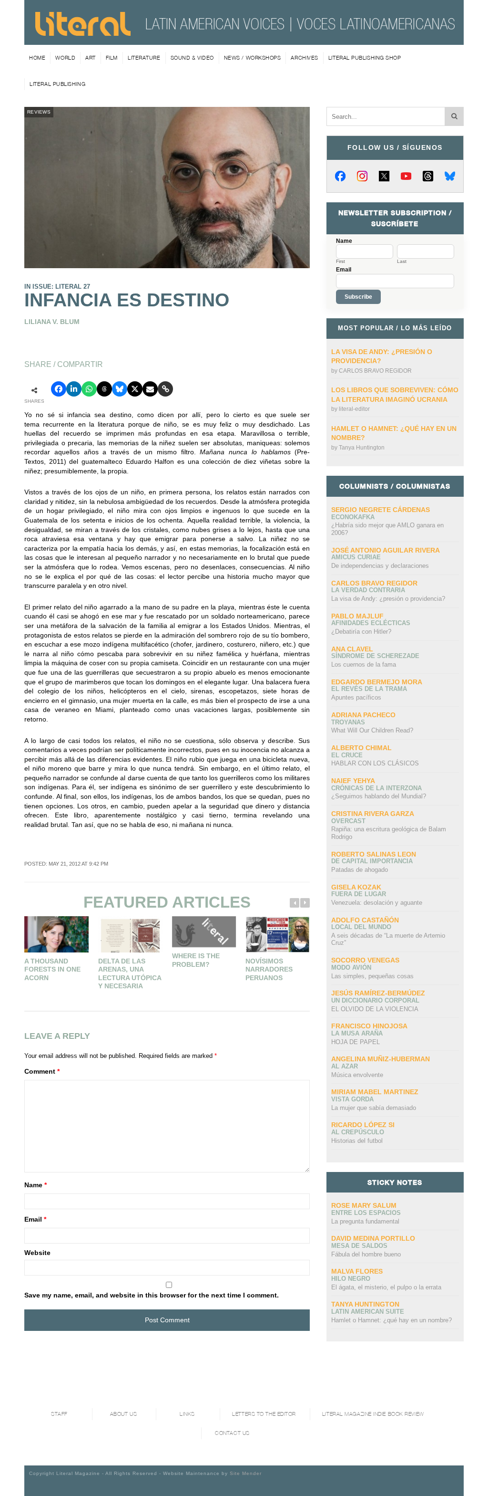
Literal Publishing (57, 84)
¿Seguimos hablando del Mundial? (378, 796)
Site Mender (246, 1473)
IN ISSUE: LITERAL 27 (57, 286)
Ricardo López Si (363, 1125)
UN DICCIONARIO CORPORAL (375, 1000)
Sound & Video (192, 57)
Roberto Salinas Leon (373, 854)
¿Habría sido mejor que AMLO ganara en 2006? (387, 529)
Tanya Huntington (362, 447)
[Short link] (165, 389)
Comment (42, 1071)
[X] (384, 176)
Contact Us (232, 1433)
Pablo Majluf (357, 616)
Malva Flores (357, 1271)
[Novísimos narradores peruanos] (277, 934)
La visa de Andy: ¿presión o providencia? (388, 598)
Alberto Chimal (361, 748)
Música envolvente (357, 1074)
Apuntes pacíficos (356, 697)
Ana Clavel (352, 649)
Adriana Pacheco (363, 715)
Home (37, 57)
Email (35, 1219)
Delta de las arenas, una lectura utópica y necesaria (129, 973)
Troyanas (348, 722)
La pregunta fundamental (365, 1221)
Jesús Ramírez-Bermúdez (378, 993)
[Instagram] (362, 176)
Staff (59, 1414)
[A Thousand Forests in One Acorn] (56, 934)
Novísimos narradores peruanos (269, 969)
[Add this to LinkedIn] (73, 389)
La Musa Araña (357, 1033)
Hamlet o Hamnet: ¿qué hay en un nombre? (391, 1320)
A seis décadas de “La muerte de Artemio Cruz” (388, 939)
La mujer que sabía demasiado (373, 1107)
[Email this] (150, 389)
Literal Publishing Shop (364, 57)
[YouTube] (406, 176)
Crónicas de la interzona (376, 788)
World (65, 57)
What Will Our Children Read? (372, 730)
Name (35, 1185)
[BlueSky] (450, 176)
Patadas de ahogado (359, 869)
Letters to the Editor (264, 1414)
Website (37, 1252)
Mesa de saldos (359, 1245)
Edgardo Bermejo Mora (376, 682)
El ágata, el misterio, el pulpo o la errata (386, 1287)
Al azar (344, 1066)
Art (90, 57)
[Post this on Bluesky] (119, 389)
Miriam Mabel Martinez (374, 1092)
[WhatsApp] (89, 389)
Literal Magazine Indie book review (373, 1414)
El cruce (347, 755)
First (340, 261)
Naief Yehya (353, 781)
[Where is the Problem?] (204, 931)
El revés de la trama (369, 688)
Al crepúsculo (357, 1132)
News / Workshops (252, 57)
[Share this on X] (134, 389)
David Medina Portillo (373, 1238)
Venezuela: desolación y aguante (376, 902)
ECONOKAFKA (353, 517)
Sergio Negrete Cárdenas (380, 509)
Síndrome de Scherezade (375, 655)
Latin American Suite (367, 1311)
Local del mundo (361, 927)
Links (187, 1414)
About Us (123, 1414)
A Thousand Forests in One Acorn (52, 969)
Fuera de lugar (358, 894)
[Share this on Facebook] (58, 389)
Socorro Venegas (365, 960)
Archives (304, 57)
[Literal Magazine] (83, 32)
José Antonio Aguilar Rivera (385, 550)
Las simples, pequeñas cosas (372, 976)
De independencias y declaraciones (380, 565)
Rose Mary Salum (363, 1205)
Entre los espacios (366, 1212)
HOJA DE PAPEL (355, 1042)
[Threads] (428, 176)
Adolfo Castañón (365, 920)
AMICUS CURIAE (356, 557)
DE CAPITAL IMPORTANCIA (372, 861)
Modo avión (351, 967)
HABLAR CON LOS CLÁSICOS (375, 763)
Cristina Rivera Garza (372, 813)
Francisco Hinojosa (369, 1026)
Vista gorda (352, 1099)
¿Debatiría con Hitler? (361, 631)
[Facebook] (340, 176)
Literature (144, 57)
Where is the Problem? (196, 960)
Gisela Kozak (356, 887)
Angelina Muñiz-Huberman (380, 1059)
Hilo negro (350, 1278)
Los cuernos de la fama (363, 664)
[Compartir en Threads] (104, 389)
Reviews (39, 112)
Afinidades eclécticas (370, 623)
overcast (348, 821)
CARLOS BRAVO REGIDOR (375, 370)
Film (112, 57)
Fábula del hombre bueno (366, 1254)
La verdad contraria (368, 590)
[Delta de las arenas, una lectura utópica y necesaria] (130, 934)
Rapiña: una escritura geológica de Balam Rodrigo (388, 833)
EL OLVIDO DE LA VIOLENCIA (374, 1009)
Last (402, 261)
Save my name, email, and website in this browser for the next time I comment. (151, 1295)
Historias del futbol (357, 1140)
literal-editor (354, 409)
